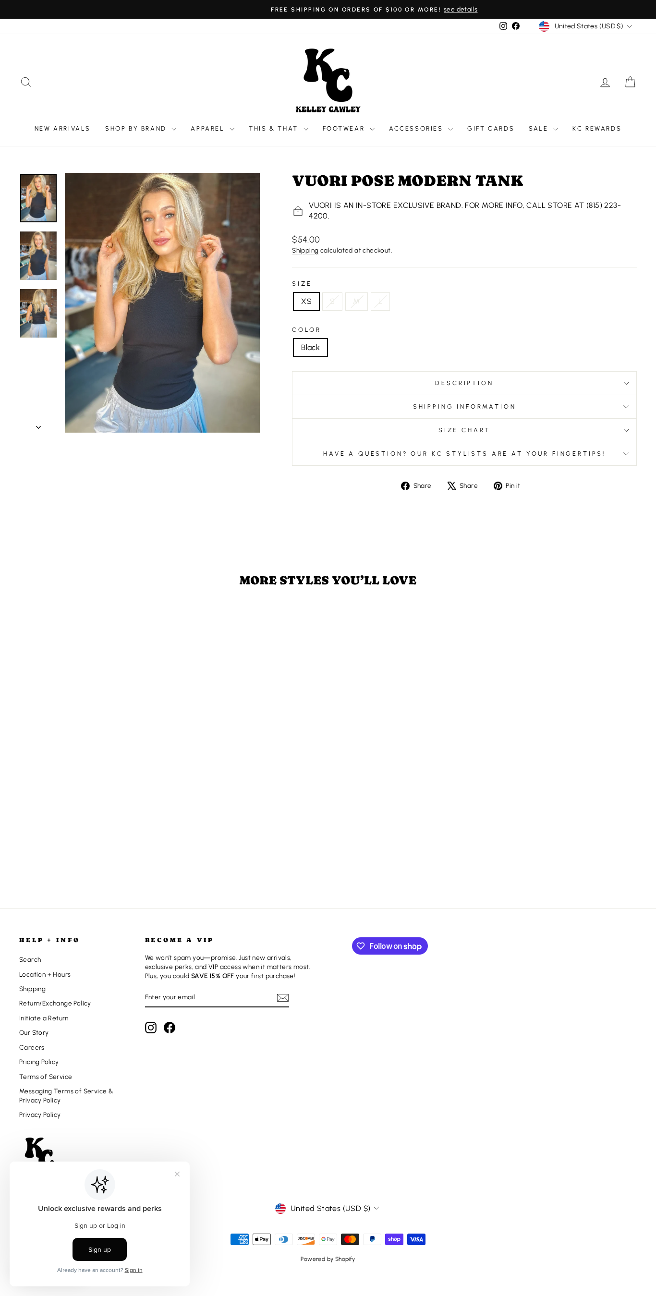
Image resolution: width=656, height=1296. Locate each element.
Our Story (34, 1032)
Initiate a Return (44, 1018)
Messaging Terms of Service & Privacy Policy (66, 1095)
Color (306, 329)
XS (306, 301)
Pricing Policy (39, 1062)
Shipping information (464, 406)
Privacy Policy (40, 1114)
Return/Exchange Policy (55, 1003)
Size (302, 283)
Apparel (209, 128)
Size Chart (464, 430)
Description (464, 383)
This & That (275, 128)
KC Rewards (596, 128)
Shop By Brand (137, 128)
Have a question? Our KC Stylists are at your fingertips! (464, 453)
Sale (540, 128)
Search (30, 959)
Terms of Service (45, 1076)
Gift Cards (490, 128)
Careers (32, 1047)
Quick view (92, 819)
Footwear (345, 128)
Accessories (417, 128)
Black (310, 347)
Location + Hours (45, 974)
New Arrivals (63, 128)
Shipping (305, 250)
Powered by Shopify (328, 1259)
